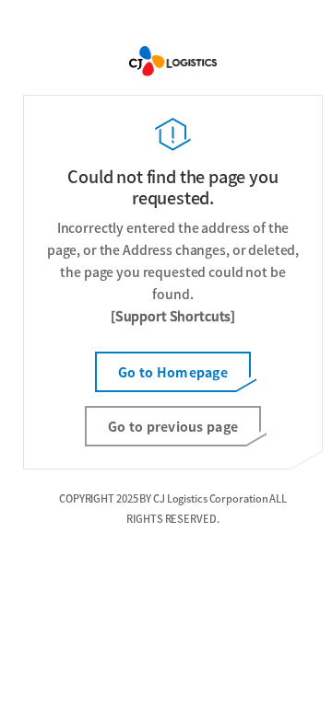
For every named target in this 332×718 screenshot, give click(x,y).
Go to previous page (173, 426)
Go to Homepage (173, 372)
